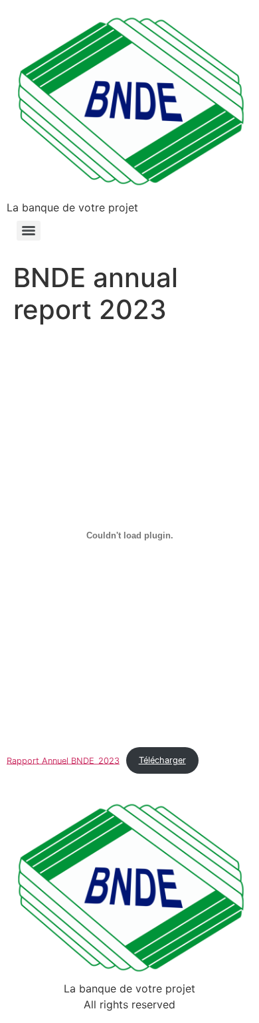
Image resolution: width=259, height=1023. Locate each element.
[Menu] (29, 231)
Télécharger (162, 760)
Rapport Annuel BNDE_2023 (63, 760)
